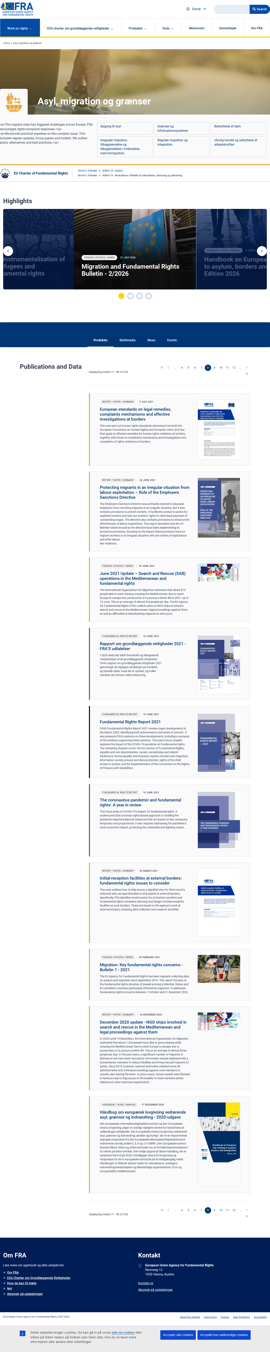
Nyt (9, 1288)
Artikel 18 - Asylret (112, 170)
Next (262, 251)
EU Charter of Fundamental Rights (41, 173)
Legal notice (210, 1317)
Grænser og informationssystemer (172, 128)
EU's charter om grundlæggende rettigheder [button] (78, 28)
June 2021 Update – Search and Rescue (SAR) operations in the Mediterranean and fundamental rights (143, 578)
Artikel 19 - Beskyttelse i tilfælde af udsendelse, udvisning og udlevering (142, 175)
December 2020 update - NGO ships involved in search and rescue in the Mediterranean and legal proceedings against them (143, 1027)
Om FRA (257, 28)
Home (6, 43)
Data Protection (241, 1317)
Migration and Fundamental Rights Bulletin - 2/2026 (130, 270)
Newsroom (196, 28)
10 (221, 367)
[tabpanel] (135, 249)
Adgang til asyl (110, 126)
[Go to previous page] (169, 368)
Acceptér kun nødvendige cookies (224, 1335)
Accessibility (260, 1317)
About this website (190, 1317)
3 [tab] (140, 296)
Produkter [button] (136, 28)
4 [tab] (149, 296)
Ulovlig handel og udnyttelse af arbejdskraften (235, 142)
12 (234, 367)
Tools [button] (166, 28)
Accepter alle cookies (178, 1335)
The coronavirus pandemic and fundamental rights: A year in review (140, 802)
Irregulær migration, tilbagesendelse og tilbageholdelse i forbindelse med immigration (120, 146)
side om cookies (123, 1332)
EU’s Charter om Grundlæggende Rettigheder (39, 1278)
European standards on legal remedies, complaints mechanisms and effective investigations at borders (135, 414)
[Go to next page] (247, 368)
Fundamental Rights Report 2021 (130, 722)
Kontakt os (145, 1283)
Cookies (225, 1317)
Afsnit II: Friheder (87, 170)
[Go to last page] (247, 374)
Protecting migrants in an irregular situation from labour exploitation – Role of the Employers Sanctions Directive (144, 492)
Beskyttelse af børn (227, 126)
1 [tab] (121, 296)
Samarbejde (227, 28)
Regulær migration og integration (172, 142)
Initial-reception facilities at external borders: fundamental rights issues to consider (141, 881)
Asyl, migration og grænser (27, 43)
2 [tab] (130, 296)
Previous (8, 251)
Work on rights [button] (17, 28)
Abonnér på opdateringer (25, 1294)
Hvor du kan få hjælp (22, 1283)
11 (227, 367)
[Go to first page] (162, 368)
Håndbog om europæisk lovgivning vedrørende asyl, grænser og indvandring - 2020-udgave (143, 1115)
